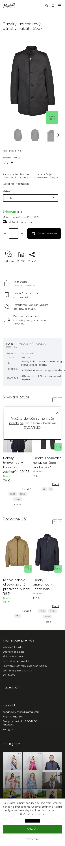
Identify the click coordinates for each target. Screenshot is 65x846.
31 (50, 489)
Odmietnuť (32, 839)
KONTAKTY (9, 675)
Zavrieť (53, 267)
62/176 (22, 494)
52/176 (47, 616)
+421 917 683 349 (13, 716)
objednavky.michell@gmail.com (21, 711)
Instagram (9, 729)
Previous (55, 399)
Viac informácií (40, 814)
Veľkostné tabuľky (13, 647)
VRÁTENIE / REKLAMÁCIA (17, 670)
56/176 (52, 611)
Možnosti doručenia (20, 222)
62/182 (12, 494)
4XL (17, 616)
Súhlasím (32, 829)
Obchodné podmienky (16, 661)
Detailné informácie (16, 184)
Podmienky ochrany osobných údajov (25, 665)
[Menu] (59, 5)
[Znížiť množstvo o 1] (5, 233)
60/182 (17, 499)
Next (60, 399)
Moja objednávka (13, 656)
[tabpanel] (17, 457)
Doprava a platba (14, 651)
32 (44, 489)
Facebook (8, 724)
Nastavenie (32, 820)
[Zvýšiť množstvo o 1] (21, 233)
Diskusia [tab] (11, 347)
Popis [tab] (9, 343)
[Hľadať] (46, 5)
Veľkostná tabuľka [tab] (32, 343)
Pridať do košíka (47, 233)
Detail (25, 489)
